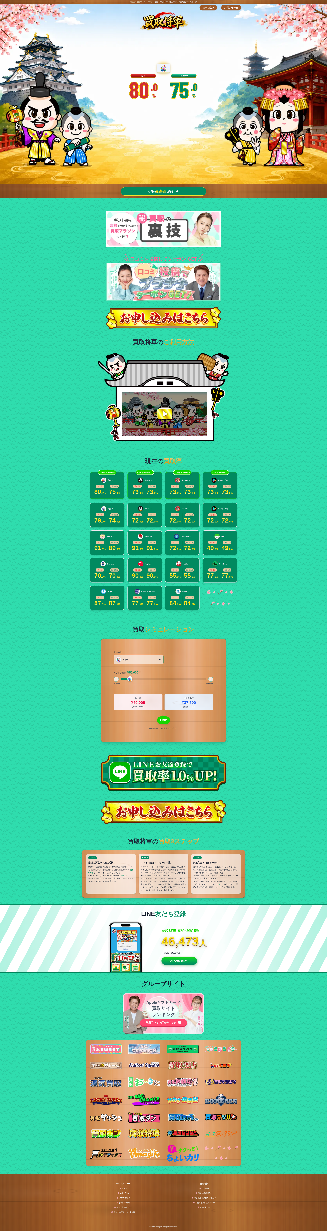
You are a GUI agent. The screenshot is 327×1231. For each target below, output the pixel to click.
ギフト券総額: (126, 672)
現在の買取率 (124, 1198)
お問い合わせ (231, 7)
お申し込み (208, 7)
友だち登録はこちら (179, 961)
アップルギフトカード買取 (124, 1212)
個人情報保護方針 (205, 1193)
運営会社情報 (205, 1207)
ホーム (124, 1188)
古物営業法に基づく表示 (205, 1203)
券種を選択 (118, 652)
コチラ (217, 884)
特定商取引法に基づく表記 (205, 1198)
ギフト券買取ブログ (124, 1207)
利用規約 (205, 1188)
